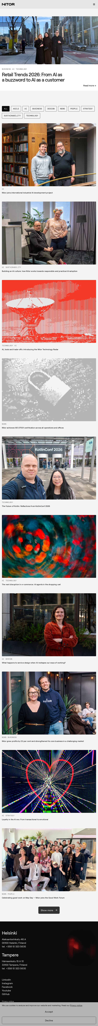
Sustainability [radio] (12, 116)
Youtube (6, 990)
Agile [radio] (16, 109)
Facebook (7, 986)
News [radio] (62, 109)
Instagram (7, 983)
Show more (47, 910)
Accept (49, 1011)
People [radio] (74, 109)
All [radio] (6, 109)
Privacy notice (8, 1001)
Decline (49, 1020)
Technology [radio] (32, 116)
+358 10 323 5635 (16, 946)
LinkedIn (6, 979)
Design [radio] (51, 109)
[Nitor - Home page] (8, 4)
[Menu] (94, 4)
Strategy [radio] (88, 109)
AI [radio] (25, 109)
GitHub (6, 994)
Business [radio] (37, 109)
